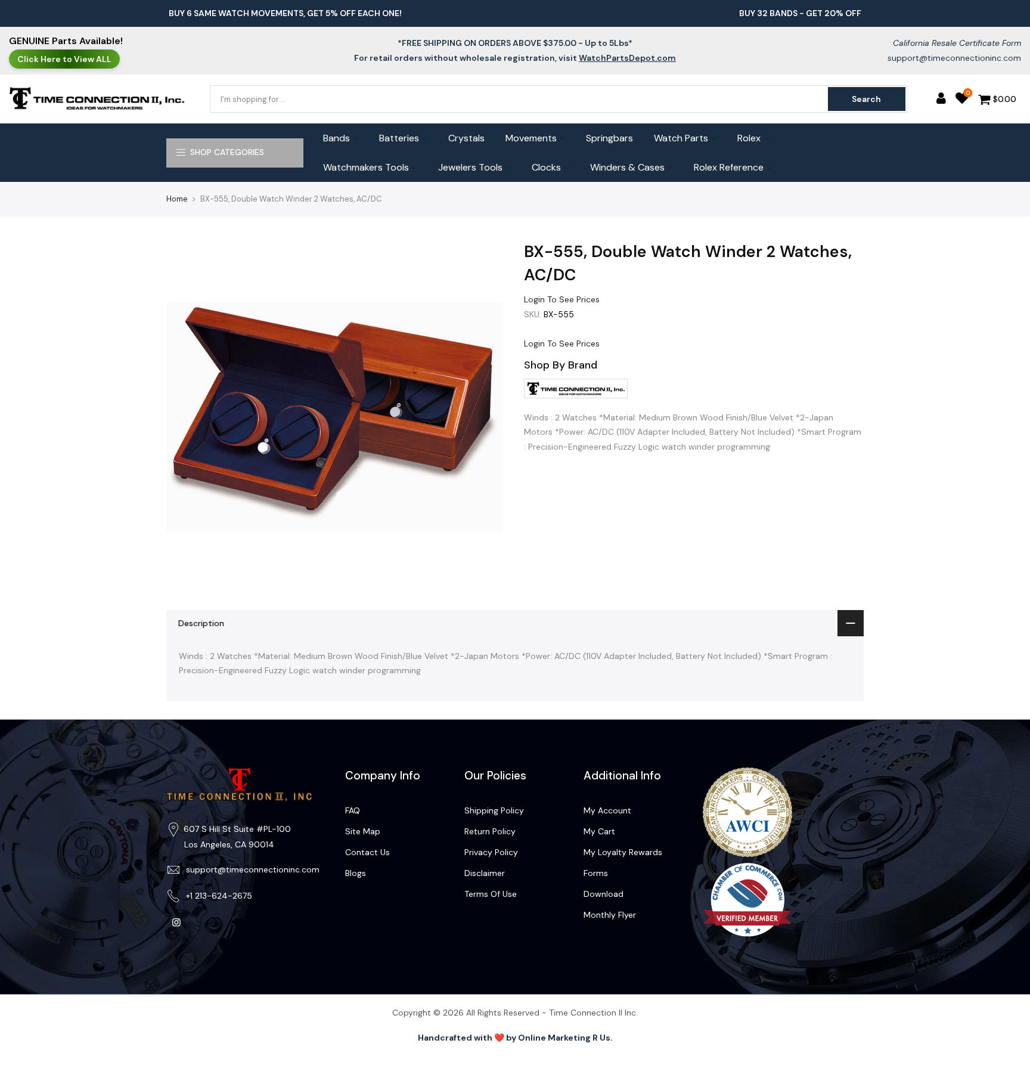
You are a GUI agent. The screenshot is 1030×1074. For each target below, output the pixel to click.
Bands (336, 138)
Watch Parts (681, 138)
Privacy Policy (491, 852)
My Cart (599, 831)
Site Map (362, 831)
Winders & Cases (627, 167)
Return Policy (490, 831)
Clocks (546, 167)
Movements (531, 138)
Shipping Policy (494, 810)
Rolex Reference (729, 167)
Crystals (466, 138)
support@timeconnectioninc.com (954, 57)
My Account (607, 810)
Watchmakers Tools (366, 167)
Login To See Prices (562, 299)
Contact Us (367, 852)
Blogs (355, 873)
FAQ (352, 810)
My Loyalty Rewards (623, 852)
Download (603, 894)
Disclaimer (484, 873)
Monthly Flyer (610, 914)
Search (866, 99)
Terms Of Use (490, 894)
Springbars (609, 138)
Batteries (399, 138)
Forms (596, 873)
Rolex (749, 138)
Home (177, 199)
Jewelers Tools (470, 167)
